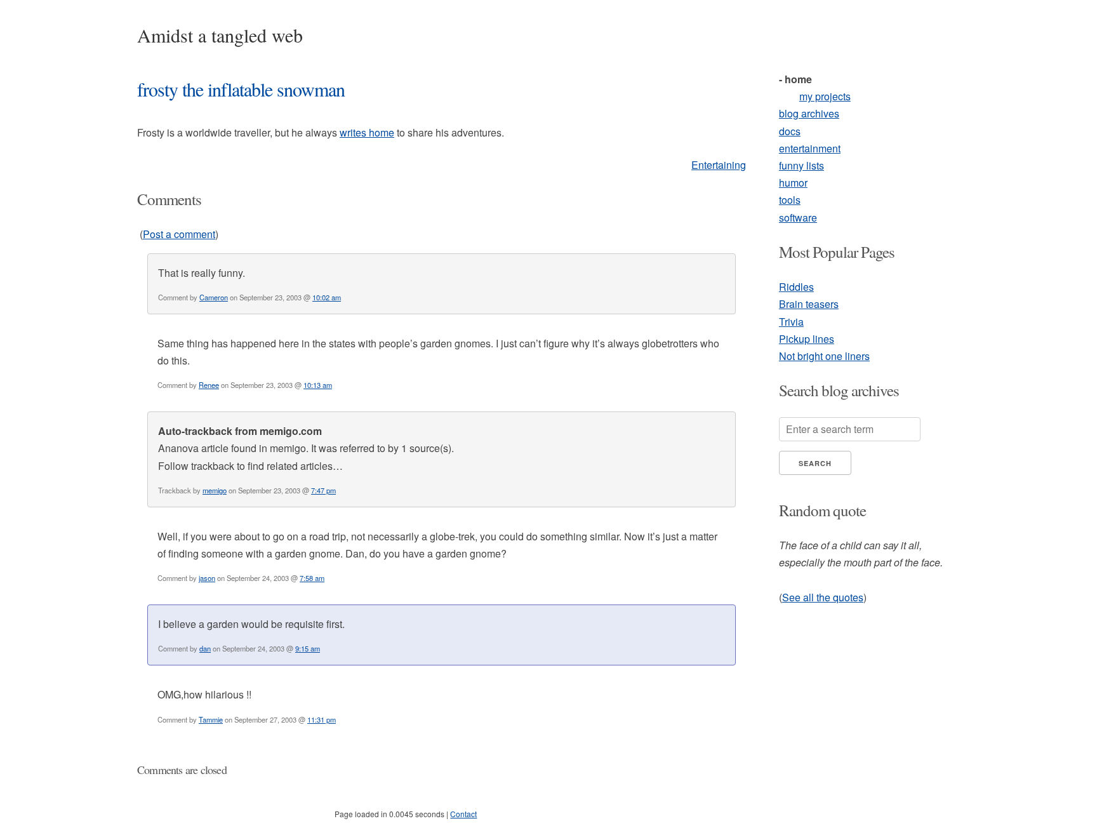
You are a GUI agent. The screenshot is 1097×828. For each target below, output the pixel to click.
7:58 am (312, 578)
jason (207, 578)
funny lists (801, 165)
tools (790, 199)
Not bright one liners (824, 356)
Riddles (796, 286)
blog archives (809, 113)
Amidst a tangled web (220, 35)
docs (790, 131)
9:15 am (307, 648)
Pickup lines (806, 338)
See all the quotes (822, 597)
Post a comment (179, 234)
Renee (209, 385)
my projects (825, 96)
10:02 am (326, 297)
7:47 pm (323, 490)
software (798, 217)
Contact (463, 813)
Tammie (211, 719)
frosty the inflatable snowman (241, 89)
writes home (367, 132)
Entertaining (718, 164)
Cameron (213, 297)
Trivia (791, 321)
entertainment (810, 148)
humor (793, 182)
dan (205, 648)
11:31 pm (321, 719)
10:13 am (317, 385)
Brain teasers (809, 304)
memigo (215, 490)
